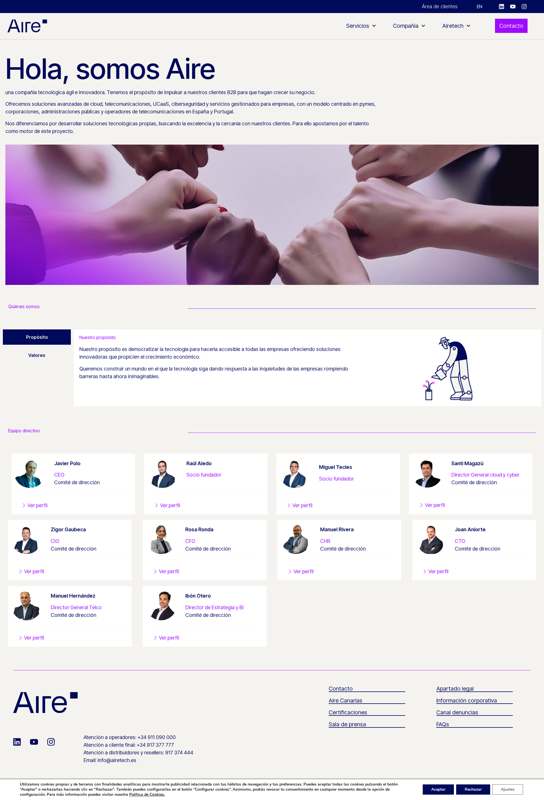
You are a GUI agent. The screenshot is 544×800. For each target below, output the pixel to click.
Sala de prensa (347, 724)
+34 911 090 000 (156, 737)
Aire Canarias (345, 700)
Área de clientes (440, 6)
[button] (31, 638)
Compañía (405, 25)
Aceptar (438, 789)
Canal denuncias (457, 712)
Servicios (357, 25)
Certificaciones (348, 712)
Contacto (341, 688)
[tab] (37, 337)
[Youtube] (512, 6)
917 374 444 (179, 752)
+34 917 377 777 (155, 745)
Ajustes (508, 789)
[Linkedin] (501, 6)
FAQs (442, 724)
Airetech (453, 25)
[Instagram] (524, 6)
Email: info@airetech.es (110, 760)
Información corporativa (466, 700)
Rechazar (473, 789)
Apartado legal (455, 688)
